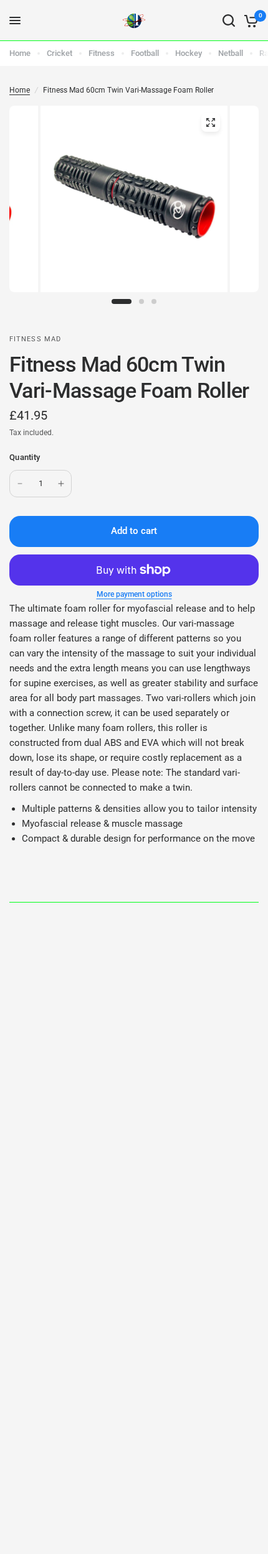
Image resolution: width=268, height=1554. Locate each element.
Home (20, 53)
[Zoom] (210, 122)
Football (145, 53)
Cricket (59, 53)
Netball (230, 53)
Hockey (188, 53)
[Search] (228, 20)
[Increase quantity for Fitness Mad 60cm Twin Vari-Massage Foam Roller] (61, 484)
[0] (249, 20)
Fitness (102, 53)
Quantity (24, 457)
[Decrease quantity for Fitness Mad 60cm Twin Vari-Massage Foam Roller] (20, 484)
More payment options (134, 594)
